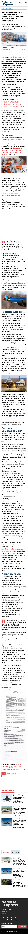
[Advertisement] (14, 224)
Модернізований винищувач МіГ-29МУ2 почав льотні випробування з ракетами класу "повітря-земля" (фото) (19, 800)
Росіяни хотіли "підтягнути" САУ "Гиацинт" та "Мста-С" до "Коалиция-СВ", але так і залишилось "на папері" (19, 884)
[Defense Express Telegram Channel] (15, 919)
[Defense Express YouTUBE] (7, 919)
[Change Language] (20, 2)
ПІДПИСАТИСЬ (22, 926)
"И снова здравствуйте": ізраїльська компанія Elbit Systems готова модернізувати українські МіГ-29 (14, 767)
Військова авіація (11, 773)
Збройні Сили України (7, 776)
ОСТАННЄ (6, 852)
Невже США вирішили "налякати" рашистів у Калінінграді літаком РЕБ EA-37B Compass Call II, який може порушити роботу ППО (19, 811)
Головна (3, 8)
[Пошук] (23, 3)
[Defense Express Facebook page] (3, 919)
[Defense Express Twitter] (11, 919)
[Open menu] (26, 3)
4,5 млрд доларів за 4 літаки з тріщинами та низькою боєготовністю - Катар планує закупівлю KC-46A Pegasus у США (19, 824)
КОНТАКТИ (3, 913)
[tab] (6, 852)
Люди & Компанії (9, 8)
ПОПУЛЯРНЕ (15, 852)
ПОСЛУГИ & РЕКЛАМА (6, 909)
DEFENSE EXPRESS (7, 47)
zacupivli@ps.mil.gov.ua (9, 473)
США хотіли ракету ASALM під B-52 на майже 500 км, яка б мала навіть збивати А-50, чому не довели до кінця (19, 862)
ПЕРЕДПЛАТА (4, 911)
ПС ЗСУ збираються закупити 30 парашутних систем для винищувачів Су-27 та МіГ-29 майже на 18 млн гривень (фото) (14, 103)
